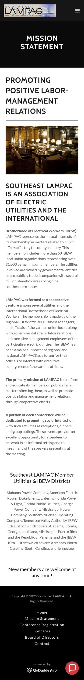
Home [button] (42, 612)
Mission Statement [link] (42, 618)
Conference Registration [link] (42, 624)
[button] (77, 10)
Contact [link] (42, 643)
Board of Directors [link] (42, 637)
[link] (30, 10)
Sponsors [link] (42, 631)
